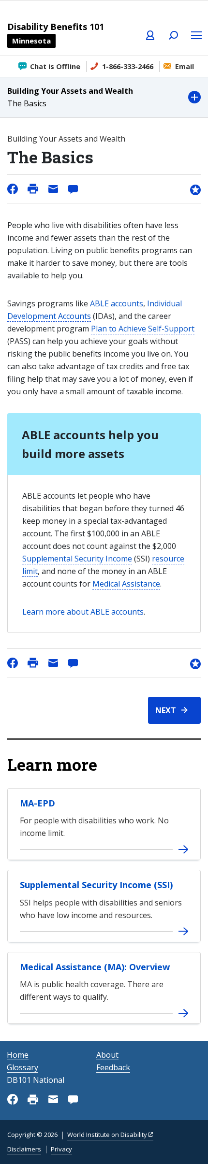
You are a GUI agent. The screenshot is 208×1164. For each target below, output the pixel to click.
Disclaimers (24, 1149)
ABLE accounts (116, 303)
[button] (104, 97)
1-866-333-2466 (127, 66)
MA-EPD (37, 803)
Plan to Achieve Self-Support (142, 328)
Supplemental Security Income (77, 558)
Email (184, 66)
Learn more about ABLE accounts (83, 611)
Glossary (22, 1067)
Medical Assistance (126, 583)
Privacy (61, 1149)
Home (18, 1054)
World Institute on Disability (107, 1134)
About (107, 1054)
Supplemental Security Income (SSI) (96, 885)
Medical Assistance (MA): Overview (95, 967)
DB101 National (35, 1080)
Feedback (113, 1067)
